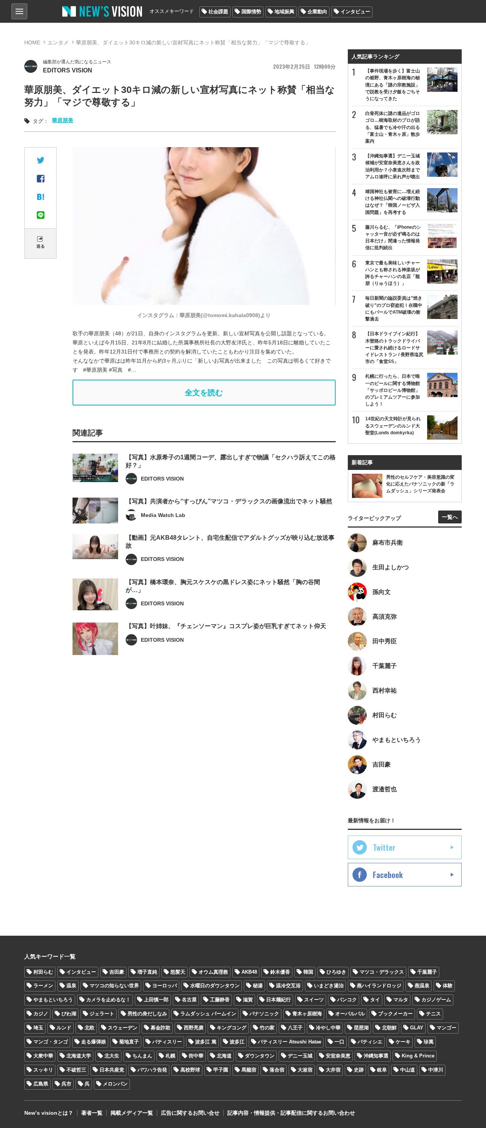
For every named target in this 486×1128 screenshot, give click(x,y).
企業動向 (317, 11)
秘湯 (258, 985)
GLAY (416, 1028)
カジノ (40, 1013)
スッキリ (43, 1070)
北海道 (224, 1056)
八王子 (295, 1028)
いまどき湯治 (329, 985)
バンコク (347, 999)
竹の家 (267, 1028)
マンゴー (446, 1028)
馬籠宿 (248, 1070)
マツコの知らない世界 (114, 985)
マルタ (400, 999)
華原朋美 (62, 120)
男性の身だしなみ (147, 1013)
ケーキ (403, 1042)
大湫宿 (305, 1070)
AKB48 (249, 972)
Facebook (388, 874)
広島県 (40, 1084)
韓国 (308, 972)
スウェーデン (122, 1028)
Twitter (384, 847)
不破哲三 (76, 1070)
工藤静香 (220, 999)
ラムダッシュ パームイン (208, 1013)
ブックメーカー (395, 1013)
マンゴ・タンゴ (50, 1042)
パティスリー (167, 1042)
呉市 (66, 1084)
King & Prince (418, 1056)
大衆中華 (43, 1056)
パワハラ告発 (152, 1070)
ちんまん (142, 1056)
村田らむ (43, 972)
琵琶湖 (361, 1028)
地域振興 (284, 11)
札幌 (170, 1056)
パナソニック (264, 1013)
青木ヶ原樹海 (307, 1013)
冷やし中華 (328, 1028)
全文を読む (204, 392)
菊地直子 (129, 1042)
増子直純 (147, 972)
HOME (32, 42)
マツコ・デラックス (382, 972)
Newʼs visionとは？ (48, 1113)
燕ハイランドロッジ (379, 985)
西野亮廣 (194, 1028)
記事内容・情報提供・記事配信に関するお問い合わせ (291, 1113)
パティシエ (370, 1042)
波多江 (237, 1042)
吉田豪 (116, 972)
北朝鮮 (389, 1028)
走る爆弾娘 (93, 1042)
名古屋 (189, 999)
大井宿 (333, 1070)
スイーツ (314, 999)
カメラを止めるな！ (108, 999)
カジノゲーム (436, 999)
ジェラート (102, 1013)
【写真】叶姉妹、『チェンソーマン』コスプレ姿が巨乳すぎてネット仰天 (226, 626)
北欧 (90, 1028)
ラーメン (43, 985)
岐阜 (382, 1070)
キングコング (231, 1028)
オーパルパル (350, 1013)
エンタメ (58, 42)
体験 (448, 985)
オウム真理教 (213, 972)
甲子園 (220, 1070)
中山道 (407, 1070)
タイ (375, 999)
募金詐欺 (160, 1028)
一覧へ (450, 517)
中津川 (435, 1070)
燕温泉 (422, 985)
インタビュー (355, 11)
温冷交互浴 (288, 985)
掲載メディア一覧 (131, 1113)
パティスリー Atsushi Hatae (289, 1042)
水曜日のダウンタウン (215, 985)
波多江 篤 (205, 1042)
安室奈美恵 (338, 1056)
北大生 (111, 1056)
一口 (339, 1042)
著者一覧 (92, 1113)
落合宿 (277, 1070)
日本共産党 (111, 1070)
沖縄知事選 (376, 1056)
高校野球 (190, 1070)
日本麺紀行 (278, 999)
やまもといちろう (53, 999)
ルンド (64, 1028)
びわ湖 (69, 1013)
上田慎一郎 (156, 999)
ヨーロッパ (164, 985)
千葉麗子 (427, 972)
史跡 (359, 1070)
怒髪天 (177, 972)
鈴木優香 (280, 972)
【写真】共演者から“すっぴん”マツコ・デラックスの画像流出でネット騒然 (229, 501)
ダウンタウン (260, 1056)
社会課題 (218, 11)
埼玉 (38, 1028)
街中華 (196, 1056)
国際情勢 (251, 11)
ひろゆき (336, 972)
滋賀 (248, 999)
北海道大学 (78, 1056)
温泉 (71, 985)
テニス (433, 1013)
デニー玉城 (300, 1056)
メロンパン (115, 1084)
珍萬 (429, 1042)
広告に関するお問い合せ (190, 1113)
